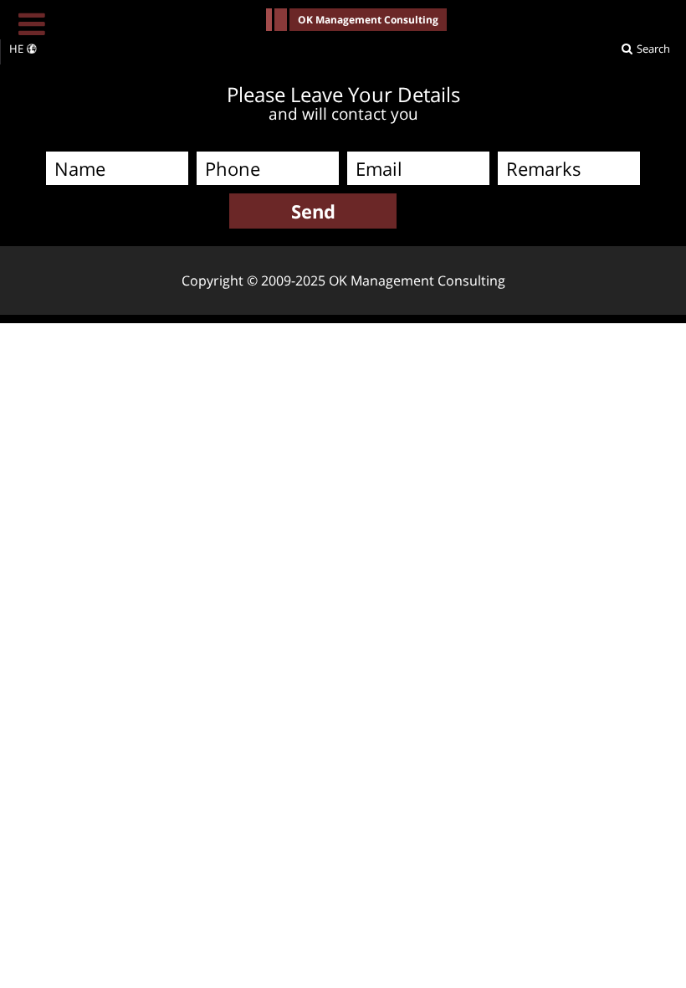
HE (16, 48)
